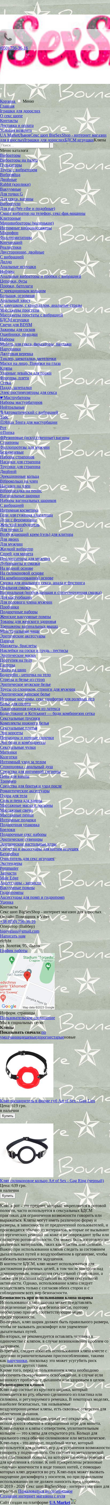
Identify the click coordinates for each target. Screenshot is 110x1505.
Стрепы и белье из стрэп (22, 679)
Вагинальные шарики (20, 495)
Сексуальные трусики (20, 718)
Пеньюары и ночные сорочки (27, 737)
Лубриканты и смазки (20, 563)
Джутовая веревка (16, 353)
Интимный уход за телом (23, 761)
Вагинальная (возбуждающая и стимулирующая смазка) (50, 592)
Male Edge (9, 878)
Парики (7, 641)
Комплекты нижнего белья (24, 723)
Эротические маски (18, 655)
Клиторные (10, 218)
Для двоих (9, 539)
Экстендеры (11, 863)
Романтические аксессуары (25, 791)
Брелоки (7, 829)
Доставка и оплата (17, 125)
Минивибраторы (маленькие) (27, 223)
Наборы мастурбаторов (21, 402)
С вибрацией (12, 257)
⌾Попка (7, 432)
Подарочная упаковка (20, 824)
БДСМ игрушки (14, 320)
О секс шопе (11, 115)
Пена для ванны (14, 776)
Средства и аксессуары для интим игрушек (39, 849)
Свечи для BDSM (16, 324)
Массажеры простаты (19, 310)
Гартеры (7, 665)
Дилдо (6, 261)
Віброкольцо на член (19, 481)
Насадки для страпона (20, 461)
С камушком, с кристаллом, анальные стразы (41, 305)
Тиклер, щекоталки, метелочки (28, 358)
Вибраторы (10, 155)
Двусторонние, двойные (22, 252)
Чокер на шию (13, 670)
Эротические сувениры (21, 839)
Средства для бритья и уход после (31, 786)
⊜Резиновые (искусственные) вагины (34, 437)
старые (58, 1037)
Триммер (8, 781)
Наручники (10, 349)
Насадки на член (15, 486)
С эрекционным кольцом (23, 290)
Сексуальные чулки (18, 747)
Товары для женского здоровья (28, 621)
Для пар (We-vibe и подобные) (27, 208)
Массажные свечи (16, 810)
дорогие (44, 1037)
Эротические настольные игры (28, 844)
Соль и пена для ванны (21, 800)
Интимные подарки (18, 820)
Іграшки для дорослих (20, 111)
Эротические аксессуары (22, 636)
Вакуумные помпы (17, 887)
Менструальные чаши (20, 631)
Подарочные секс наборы (23, 834)
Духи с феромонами (18, 520)
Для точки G (11, 194)
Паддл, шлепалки (16, 387)
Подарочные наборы (19, 611)
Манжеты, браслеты (18, 645)
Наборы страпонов (17, 457)
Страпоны (9, 442)
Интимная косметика (19, 510)
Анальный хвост (15, 300)
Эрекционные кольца (19, 476)
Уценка (6, 902)
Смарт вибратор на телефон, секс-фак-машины (42, 213)
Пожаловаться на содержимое (45, 1491)
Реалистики (10, 247)
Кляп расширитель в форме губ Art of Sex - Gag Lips (47, 1101)
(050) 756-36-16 (14, 48)
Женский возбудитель (20, 524)
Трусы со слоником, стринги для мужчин (37, 689)
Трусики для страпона (20, 466)
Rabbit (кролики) (15, 184)
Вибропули (10, 203)
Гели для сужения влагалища (26, 515)
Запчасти (8, 873)
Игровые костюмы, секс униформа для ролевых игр (47, 699)
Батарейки (9, 853)
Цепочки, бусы (13, 281)
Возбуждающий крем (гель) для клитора (36, 534)
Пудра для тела (13, 795)
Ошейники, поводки (19, 334)
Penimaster (9, 868)
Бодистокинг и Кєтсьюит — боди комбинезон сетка (47, 713)
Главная (7, 106)
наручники (17, 1360)
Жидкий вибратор (16, 549)
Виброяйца (10, 174)
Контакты (9, 120)
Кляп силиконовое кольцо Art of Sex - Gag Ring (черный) (52, 1180)
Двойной (8, 471)
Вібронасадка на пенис (21, 490)
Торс (4, 417)
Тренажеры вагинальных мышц (29, 626)
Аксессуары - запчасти (20, 882)
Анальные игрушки (18, 266)
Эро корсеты (11, 732)
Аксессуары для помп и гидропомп (32, 897)
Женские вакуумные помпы (25, 616)
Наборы (7, 271)
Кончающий (11, 242)
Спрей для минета (16, 553)
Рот (3, 427)
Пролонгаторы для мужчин (25, 558)
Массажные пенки (17, 815)
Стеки (5, 382)
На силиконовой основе (22, 573)
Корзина (8, 101)
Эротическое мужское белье (25, 684)
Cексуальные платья (18, 728)
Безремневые (12, 452)
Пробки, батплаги (16, 286)
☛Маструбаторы (15, 397)
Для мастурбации (16, 597)
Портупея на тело (16, 660)
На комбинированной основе (26, 578)
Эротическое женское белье (25, 694)
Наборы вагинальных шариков (28, 500)
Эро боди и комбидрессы (23, 742)
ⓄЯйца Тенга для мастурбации (28, 422)
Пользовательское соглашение (27, 1017)
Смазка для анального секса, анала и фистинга (42, 582)
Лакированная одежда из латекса (30, 708)
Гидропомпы (11, 892)
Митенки (8, 752)
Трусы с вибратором (18, 169)
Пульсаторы (11, 165)
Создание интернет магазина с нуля (32, 1496)
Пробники (9, 607)
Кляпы (6, 368)
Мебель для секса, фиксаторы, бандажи (36, 344)
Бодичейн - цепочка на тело (25, 674)
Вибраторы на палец (19, 160)
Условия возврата (16, 130)
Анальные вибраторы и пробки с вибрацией (40, 276)
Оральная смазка (15, 587)
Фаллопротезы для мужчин (25, 447)
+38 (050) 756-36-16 (18, 921)
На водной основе (16, 568)
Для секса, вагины (16, 199)
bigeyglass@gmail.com (19, 931)
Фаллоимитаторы (16, 237)
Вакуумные (10, 189)
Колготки (8, 757)
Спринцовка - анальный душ (26, 766)
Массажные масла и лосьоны (26, 805)
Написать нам (12, 936)
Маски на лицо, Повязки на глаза (30, 363)
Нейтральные (12, 407)
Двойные (8, 179)
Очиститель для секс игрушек (27, 858)
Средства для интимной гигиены (30, 771)
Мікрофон (9, 232)
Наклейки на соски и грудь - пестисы (34, 650)
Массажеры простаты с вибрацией (31, 315)
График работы (14, 950)
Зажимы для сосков (17, 329)
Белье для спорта (15, 703)
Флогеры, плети (14, 378)
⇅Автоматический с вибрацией (29, 412)
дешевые (29, 1037)
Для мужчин (11, 544)
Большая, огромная (17, 295)
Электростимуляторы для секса (28, 392)
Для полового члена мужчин (26, 602)
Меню (28, 101)
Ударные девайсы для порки (26, 373)
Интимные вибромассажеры (26, 228)
